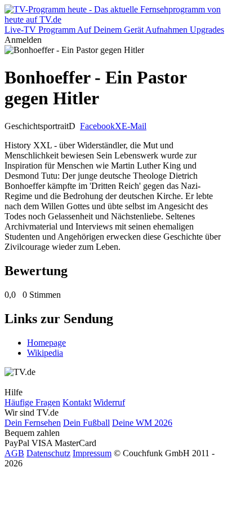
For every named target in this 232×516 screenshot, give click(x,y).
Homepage (46, 342)
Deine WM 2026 (142, 422)
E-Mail (134, 126)
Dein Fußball (86, 422)
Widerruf (109, 402)
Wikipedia (45, 353)
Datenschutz (48, 453)
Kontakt (77, 402)
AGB (14, 453)
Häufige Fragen (32, 402)
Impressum (92, 453)
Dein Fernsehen (33, 422)
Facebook (97, 126)
